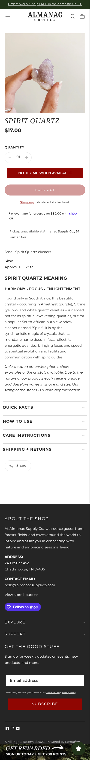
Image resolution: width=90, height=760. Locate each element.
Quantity (14, 147)
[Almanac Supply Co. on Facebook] (7, 729)
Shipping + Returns (27, 450)
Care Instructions (27, 436)
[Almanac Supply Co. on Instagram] (12, 729)
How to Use (17, 422)
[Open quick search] (73, 16)
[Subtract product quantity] (10, 157)
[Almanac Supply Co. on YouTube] (18, 729)
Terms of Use (53, 692)
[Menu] (8, 16)
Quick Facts (18, 408)
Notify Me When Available (45, 173)
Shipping (27, 202)
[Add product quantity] (26, 157)
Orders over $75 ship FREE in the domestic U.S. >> (45, 4)
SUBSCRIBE (45, 704)
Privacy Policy (68, 692)
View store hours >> (21, 595)
